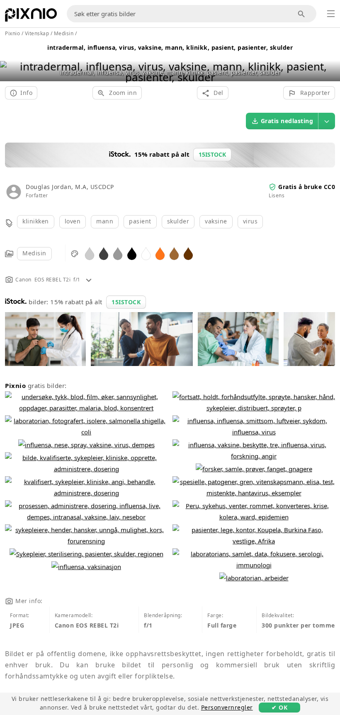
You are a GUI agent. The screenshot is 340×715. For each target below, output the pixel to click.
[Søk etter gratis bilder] (301, 13)
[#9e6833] (174, 253)
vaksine (216, 221)
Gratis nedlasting (287, 121)
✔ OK (279, 707)
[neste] (330, 61)
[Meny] (331, 13)
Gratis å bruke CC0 (306, 187)
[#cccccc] (89, 253)
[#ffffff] (146, 253)
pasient (140, 221)
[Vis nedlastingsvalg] (326, 121)
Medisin (34, 253)
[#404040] (103, 253)
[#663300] (188, 253)
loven (73, 221)
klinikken (35, 221)
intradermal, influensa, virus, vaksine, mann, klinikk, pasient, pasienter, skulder (170, 47)
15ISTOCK (126, 302)
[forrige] (9, 61)
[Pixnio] (31, 16)
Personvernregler (227, 707)
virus (250, 221)
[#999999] (117, 253)
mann (104, 221)
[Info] (88, 279)
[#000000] (131, 253)
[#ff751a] (160, 253)
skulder (178, 221)
